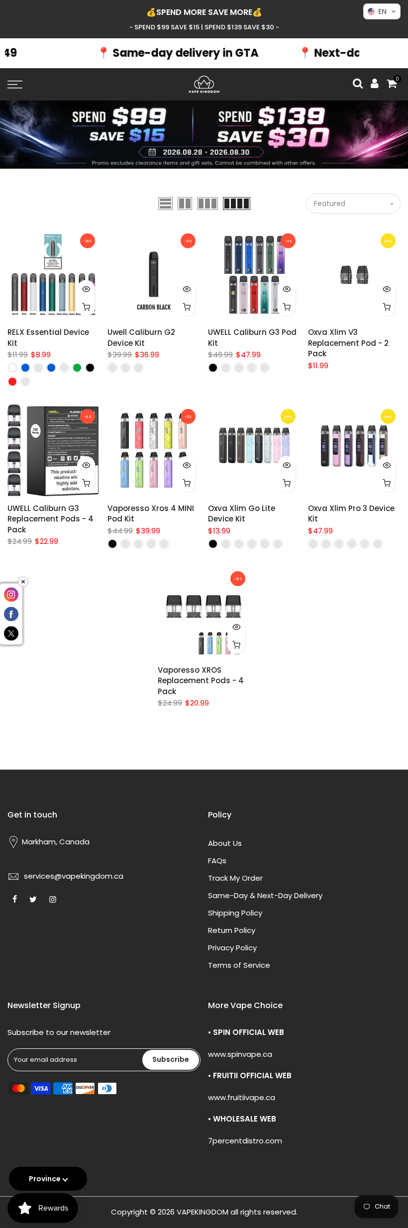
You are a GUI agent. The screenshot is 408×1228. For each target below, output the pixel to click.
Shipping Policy (235, 913)
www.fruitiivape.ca (241, 1097)
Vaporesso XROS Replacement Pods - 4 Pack (201, 681)
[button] (382, 11)
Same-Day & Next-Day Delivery (265, 895)
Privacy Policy (232, 947)
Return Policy (231, 930)
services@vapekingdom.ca (73, 876)
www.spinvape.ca (240, 1054)
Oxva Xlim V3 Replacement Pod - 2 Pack (348, 343)
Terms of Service (239, 965)
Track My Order (235, 878)
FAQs (217, 860)
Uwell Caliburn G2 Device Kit (141, 337)
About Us (225, 843)
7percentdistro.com (245, 1140)
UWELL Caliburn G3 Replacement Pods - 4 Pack (50, 519)
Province (45, 1179)
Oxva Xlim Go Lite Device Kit (241, 513)
